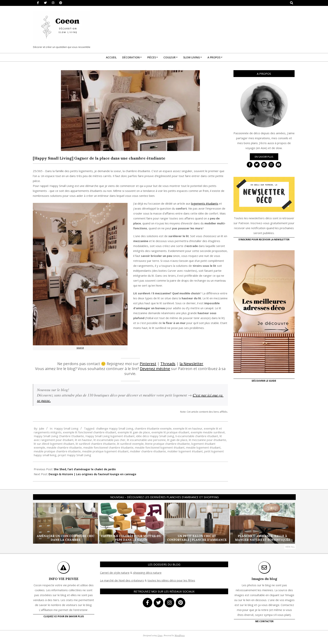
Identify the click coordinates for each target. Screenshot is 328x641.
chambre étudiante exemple (153, 428)
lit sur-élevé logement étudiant (54, 444)
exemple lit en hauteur (187, 428)
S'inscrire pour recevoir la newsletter (263, 239)
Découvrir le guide (264, 380)
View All (290, 546)
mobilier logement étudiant (185, 451)
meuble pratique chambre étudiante (57, 451)
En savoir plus (264, 156)
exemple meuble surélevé (208, 432)
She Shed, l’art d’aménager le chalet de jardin (85, 469)
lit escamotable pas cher (109, 440)
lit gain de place (177, 440)
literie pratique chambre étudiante (167, 444)
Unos (160, 635)
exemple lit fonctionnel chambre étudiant (89, 432)
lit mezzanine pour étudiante (207, 440)
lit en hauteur (83, 440)
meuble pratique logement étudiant (105, 451)
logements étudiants (204, 203)
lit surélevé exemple (130, 444)
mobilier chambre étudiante (148, 451)
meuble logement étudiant (203, 447)
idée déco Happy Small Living (155, 436)
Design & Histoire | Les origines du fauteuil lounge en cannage (92, 474)
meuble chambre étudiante (64, 447)
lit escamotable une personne (146, 440)
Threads (167, 363)
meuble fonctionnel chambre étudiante (108, 447)
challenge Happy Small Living (114, 428)
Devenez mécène (155, 368)
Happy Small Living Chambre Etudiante (59, 436)
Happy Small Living (66, 428)
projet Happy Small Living (74, 455)
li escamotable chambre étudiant (197, 436)
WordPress (180, 635)
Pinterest (148, 363)
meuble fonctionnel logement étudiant (159, 447)
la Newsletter (191, 363)
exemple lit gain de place (134, 432)
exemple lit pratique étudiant (170, 432)
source (80, 347)
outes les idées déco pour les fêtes (172, 580)
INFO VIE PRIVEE (63, 579)
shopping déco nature (147, 572)
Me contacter (264, 621)
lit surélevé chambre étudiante (96, 444)
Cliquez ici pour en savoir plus (63, 616)
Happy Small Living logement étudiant (110, 436)
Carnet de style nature (114, 572)
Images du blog (264, 579)
